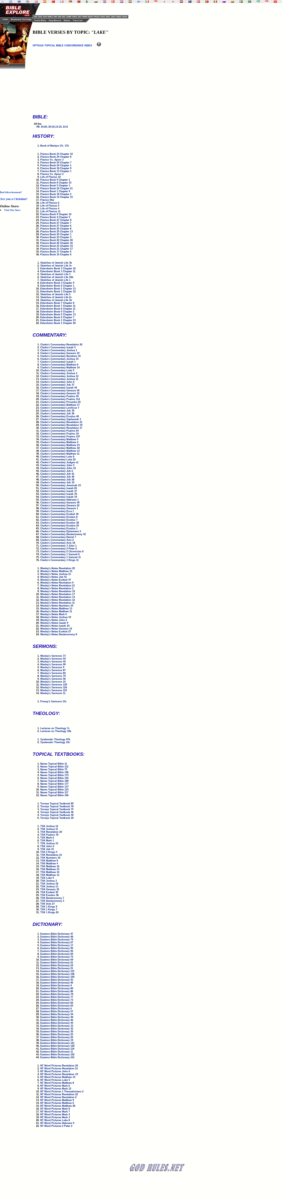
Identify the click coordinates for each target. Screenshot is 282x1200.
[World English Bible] (27, 1)
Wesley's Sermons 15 (53, 681)
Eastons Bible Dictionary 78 (56, 994)
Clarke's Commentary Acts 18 (57, 542)
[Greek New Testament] (10, 1)
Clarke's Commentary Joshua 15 (59, 358)
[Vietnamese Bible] (275, 1)
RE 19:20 (41, 126)
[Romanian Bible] (215, 1)
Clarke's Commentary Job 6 (56, 471)
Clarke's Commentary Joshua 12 (59, 376)
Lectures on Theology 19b (55, 731)
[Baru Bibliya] (155, 1)
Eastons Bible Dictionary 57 (56, 1011)
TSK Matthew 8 (49, 860)
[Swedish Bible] (241, 1)
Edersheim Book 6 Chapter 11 (57, 308)
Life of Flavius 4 (49, 208)
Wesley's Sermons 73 (53, 655)
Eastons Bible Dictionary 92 (56, 951)
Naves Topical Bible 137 (54, 786)
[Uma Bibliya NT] (266, 1)
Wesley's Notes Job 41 (53, 576)
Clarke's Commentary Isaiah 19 (58, 496)
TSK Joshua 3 (48, 880)
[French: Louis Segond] (61, 1)
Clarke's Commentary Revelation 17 (61, 427)
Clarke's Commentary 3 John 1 (58, 545)
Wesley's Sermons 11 (52, 693)
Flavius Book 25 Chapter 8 (55, 228)
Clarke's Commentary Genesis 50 (59, 390)
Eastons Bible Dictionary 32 (56, 1028)
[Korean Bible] (172, 1)
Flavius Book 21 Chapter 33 (56, 245)
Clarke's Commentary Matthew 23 (60, 445)
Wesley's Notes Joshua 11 (55, 574)
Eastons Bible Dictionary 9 (56, 985)
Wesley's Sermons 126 (53, 687)
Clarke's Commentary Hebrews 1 (59, 499)
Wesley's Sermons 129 (53, 684)
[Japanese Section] (164, 1)
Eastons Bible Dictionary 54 (56, 1014)
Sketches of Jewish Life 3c (56, 265)
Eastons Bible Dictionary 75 (56, 956)
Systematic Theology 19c (55, 742)
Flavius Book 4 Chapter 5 (55, 217)
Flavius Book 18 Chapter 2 (55, 194)
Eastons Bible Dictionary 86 (56, 991)
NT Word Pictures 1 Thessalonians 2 (61, 1091)
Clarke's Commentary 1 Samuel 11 (60, 557)
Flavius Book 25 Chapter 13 (56, 231)
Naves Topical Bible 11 (53, 763)
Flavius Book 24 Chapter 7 (55, 162)
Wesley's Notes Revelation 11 (57, 602)
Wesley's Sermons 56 (53, 678)
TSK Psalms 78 (49, 834)
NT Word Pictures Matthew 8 (57, 1082)
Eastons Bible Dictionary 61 (56, 962)
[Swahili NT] (249, 1)
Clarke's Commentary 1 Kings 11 (59, 560)
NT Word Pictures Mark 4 (55, 1114)
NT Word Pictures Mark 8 (55, 1108)
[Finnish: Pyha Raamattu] (138, 1)
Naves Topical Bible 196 (54, 772)
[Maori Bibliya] (189, 1)
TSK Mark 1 (47, 840)
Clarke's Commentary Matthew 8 (59, 364)
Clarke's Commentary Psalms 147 (60, 436)
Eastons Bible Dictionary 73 (56, 999)
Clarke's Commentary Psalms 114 (60, 399)
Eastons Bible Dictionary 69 (56, 959)
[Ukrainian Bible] (258, 1)
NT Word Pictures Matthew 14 (57, 1077)
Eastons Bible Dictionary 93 (56, 979)
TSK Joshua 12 (49, 826)
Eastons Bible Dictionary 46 (56, 1020)
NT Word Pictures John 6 (55, 1071)
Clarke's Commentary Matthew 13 (60, 450)
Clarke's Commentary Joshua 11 (59, 379)
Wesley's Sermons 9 (52, 667)
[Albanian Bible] (78, 1)
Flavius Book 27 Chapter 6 (55, 225)
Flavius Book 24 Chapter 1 (55, 165)
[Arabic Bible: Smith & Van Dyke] (87, 1)
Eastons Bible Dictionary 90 (56, 982)
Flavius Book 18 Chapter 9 (55, 168)
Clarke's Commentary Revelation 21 (61, 422)
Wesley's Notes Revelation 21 (57, 585)
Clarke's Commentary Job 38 (57, 413)
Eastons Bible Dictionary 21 (56, 968)
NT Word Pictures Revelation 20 (59, 1065)
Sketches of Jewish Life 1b (56, 300)
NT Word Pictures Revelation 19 (59, 1074)
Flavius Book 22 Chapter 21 (56, 188)
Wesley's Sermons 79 (53, 676)
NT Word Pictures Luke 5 (55, 1080)
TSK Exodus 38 (49, 895)
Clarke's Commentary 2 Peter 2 (58, 548)
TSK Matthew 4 (49, 863)
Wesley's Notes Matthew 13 (56, 608)
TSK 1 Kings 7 (48, 909)
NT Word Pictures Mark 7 (55, 1111)
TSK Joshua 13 (49, 886)
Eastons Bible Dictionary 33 (56, 1025)
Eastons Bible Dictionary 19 (56, 1040)
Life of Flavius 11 (50, 211)
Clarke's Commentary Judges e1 (59, 462)
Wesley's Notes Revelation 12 (57, 599)
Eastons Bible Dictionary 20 (56, 1037)
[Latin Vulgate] (19, 1)
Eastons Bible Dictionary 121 (57, 1043)
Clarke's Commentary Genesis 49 (59, 502)
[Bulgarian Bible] (95, 1)
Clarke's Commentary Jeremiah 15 (60, 485)
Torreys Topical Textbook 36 (56, 812)
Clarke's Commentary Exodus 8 (59, 517)
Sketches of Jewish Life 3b (56, 262)
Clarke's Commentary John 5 (57, 465)
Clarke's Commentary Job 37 (57, 384)
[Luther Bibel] (70, 1)
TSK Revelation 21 (51, 854)
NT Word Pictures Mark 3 (55, 1117)
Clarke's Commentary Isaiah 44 (58, 387)
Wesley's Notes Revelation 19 (57, 591)
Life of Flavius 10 (50, 176)
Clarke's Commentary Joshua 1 (58, 350)
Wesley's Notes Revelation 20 (57, 568)
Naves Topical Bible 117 (54, 792)
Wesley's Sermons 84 (53, 673)
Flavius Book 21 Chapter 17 (56, 248)
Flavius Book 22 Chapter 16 (56, 243)
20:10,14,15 (54, 126)
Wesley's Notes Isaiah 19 (54, 625)
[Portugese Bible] (207, 1)
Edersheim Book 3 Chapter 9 (57, 282)
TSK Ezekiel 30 (49, 892)
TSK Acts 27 (47, 903)
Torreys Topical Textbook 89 (56, 803)
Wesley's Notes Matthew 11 (56, 611)
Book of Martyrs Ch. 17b (54, 145)
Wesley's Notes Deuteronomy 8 (58, 634)
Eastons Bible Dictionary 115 (57, 971)
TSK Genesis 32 (49, 889)
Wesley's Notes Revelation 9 (56, 582)
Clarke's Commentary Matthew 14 (60, 367)
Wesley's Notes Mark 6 (53, 614)
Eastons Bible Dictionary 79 (56, 939)
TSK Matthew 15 (49, 869)
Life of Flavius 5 (49, 205)
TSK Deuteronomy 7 (52, 898)
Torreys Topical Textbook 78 (56, 806)
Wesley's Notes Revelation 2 (56, 588)
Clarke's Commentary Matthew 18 (60, 448)
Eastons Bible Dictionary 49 (56, 1017)
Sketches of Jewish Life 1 (55, 280)
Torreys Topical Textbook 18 (56, 817)
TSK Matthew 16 (49, 866)
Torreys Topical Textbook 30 (56, 815)
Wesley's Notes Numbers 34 (56, 605)
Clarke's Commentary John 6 (57, 381)
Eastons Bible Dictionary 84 (56, 953)
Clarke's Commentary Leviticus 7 (59, 407)
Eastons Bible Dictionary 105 (57, 976)
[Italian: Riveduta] (147, 1)
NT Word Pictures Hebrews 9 (57, 1123)
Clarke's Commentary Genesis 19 (59, 353)
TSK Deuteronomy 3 (52, 900)
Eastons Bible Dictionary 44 (56, 1022)
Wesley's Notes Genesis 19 (56, 628)
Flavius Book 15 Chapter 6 (55, 254)
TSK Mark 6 (47, 837)
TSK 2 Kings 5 (48, 852)
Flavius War (47, 199)
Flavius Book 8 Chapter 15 (55, 182)
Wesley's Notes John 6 (53, 620)
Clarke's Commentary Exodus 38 (59, 522)
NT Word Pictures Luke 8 (55, 1120)
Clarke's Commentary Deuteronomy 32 (63, 534)
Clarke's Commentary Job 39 (57, 410)
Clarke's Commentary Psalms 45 (59, 396)
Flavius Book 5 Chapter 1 (55, 185)
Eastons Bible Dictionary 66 (56, 1002)
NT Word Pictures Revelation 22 (59, 1094)
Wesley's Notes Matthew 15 (56, 571)
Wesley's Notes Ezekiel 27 (55, 631)
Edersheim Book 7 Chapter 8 (57, 303)
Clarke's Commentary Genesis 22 (59, 505)
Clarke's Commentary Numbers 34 (60, 356)
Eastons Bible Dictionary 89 (56, 988)
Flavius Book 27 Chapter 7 (55, 222)
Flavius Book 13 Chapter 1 (55, 171)
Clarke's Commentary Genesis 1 (59, 508)
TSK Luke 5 (47, 877)
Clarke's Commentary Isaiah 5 (58, 347)
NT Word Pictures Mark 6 (55, 1085)
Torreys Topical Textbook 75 (56, 809)
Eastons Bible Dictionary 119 (57, 1048)
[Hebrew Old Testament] (2, 1)
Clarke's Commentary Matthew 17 (60, 404)
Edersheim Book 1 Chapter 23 (58, 320)
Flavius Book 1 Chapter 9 (55, 191)
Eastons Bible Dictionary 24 (56, 965)
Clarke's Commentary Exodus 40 (59, 416)
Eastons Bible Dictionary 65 (56, 1005)
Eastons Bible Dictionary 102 (57, 1054)
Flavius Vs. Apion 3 (51, 159)
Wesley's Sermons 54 (53, 658)
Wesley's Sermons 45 (53, 661)
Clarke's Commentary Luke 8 (57, 456)
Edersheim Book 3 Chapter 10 (58, 268)
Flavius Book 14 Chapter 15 (56, 197)
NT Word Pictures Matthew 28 (57, 1105)
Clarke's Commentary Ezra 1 (57, 511)
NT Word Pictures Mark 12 (55, 1088)
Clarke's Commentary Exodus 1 (59, 528)
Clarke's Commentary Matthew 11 (59, 453)
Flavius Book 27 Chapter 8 (55, 220)
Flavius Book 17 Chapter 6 (55, 251)
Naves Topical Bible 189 (54, 781)
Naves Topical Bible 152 (54, 778)
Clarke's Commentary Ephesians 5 (60, 531)
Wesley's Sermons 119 (53, 690)
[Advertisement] (15, 126)
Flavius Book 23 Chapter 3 (55, 237)
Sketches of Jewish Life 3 (55, 274)
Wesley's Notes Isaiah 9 (54, 622)
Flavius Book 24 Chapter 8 (55, 156)
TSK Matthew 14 (49, 872)
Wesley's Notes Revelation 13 (57, 597)
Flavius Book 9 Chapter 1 (55, 179)
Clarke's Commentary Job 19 (57, 482)
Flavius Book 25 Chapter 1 (55, 234)
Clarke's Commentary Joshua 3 (58, 373)
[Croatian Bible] (104, 1)
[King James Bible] (36, 1)
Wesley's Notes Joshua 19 (55, 617)
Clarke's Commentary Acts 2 (57, 540)
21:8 (65, 126)
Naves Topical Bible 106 (54, 795)
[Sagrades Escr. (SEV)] (44, 1)
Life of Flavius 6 (49, 202)
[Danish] (113, 1)
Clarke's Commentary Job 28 (57, 479)
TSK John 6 (47, 846)
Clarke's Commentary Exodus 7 (59, 519)
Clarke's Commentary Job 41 (57, 473)
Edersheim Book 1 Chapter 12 (58, 291)
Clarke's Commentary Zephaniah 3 (60, 419)
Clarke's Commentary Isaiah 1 (58, 361)
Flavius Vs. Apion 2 (51, 174)
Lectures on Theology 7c (55, 728)
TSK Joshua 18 (49, 883)
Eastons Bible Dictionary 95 (56, 948)
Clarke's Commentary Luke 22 (58, 459)
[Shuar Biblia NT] (232, 1)
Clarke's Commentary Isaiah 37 (58, 491)
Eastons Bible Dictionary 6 (56, 1008)
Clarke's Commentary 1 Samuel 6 (60, 554)
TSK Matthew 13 (49, 875)
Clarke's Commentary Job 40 (57, 476)
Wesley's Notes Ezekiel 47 (55, 579)
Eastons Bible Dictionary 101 (57, 1057)
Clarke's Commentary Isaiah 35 (58, 494)
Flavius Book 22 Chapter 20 (56, 240)
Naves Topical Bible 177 (54, 783)
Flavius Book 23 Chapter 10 (56, 153)
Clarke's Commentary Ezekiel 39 (59, 514)
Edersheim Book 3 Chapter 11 (57, 271)
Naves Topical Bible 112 (54, 766)
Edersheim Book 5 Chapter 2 (57, 311)
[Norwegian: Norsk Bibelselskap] (198, 1)
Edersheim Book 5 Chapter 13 (58, 314)
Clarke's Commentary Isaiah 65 (58, 488)
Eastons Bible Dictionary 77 (56, 997)
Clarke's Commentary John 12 (58, 468)
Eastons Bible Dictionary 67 (56, 942)
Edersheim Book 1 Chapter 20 (58, 323)
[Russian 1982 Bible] (224, 1)
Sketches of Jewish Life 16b (56, 277)
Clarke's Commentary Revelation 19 (61, 425)
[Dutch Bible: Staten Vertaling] (121, 1)
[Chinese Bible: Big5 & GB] (53, 1)
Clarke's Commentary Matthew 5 (59, 439)
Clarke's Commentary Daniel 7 (58, 537)
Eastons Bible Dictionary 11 (56, 1051)
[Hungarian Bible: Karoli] (130, 1)
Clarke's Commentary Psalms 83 (59, 430)
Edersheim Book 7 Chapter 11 (57, 305)
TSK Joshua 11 (49, 829)
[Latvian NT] (181, 1)
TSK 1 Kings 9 (48, 906)
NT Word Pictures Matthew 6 (57, 1103)
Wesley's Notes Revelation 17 (57, 594)
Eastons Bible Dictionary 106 (57, 974)
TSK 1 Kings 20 (49, 912)
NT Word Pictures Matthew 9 (57, 1100)
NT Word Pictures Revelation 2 (58, 1097)
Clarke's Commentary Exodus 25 (59, 525)
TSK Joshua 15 (49, 843)
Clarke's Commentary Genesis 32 (59, 393)
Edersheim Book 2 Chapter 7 (57, 317)
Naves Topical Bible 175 (54, 775)
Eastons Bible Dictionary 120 (57, 1045)
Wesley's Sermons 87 (53, 670)
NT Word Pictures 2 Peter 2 (56, 1126)
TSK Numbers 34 (50, 857)
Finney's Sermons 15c (53, 701)
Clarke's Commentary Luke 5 (57, 370)
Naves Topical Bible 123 (54, 789)
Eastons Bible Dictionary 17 (56, 945)
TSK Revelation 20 (51, 831)
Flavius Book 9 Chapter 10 (55, 214)
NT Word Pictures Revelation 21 (59, 1068)
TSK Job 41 (47, 849)
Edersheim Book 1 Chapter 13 (58, 288)
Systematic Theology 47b (55, 739)
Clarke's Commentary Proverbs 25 (60, 402)
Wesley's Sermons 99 (53, 664)
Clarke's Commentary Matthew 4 (59, 442)
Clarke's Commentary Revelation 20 (61, 344)
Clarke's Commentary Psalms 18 (59, 433)
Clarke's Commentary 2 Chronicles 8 (61, 551)
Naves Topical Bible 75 (53, 769)
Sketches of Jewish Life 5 (55, 294)
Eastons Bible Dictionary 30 (56, 1031)
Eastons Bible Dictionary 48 (56, 936)
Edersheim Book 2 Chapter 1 (57, 285)
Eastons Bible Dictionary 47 (56, 933)
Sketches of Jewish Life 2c (56, 297)
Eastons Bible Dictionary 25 (56, 1034)
